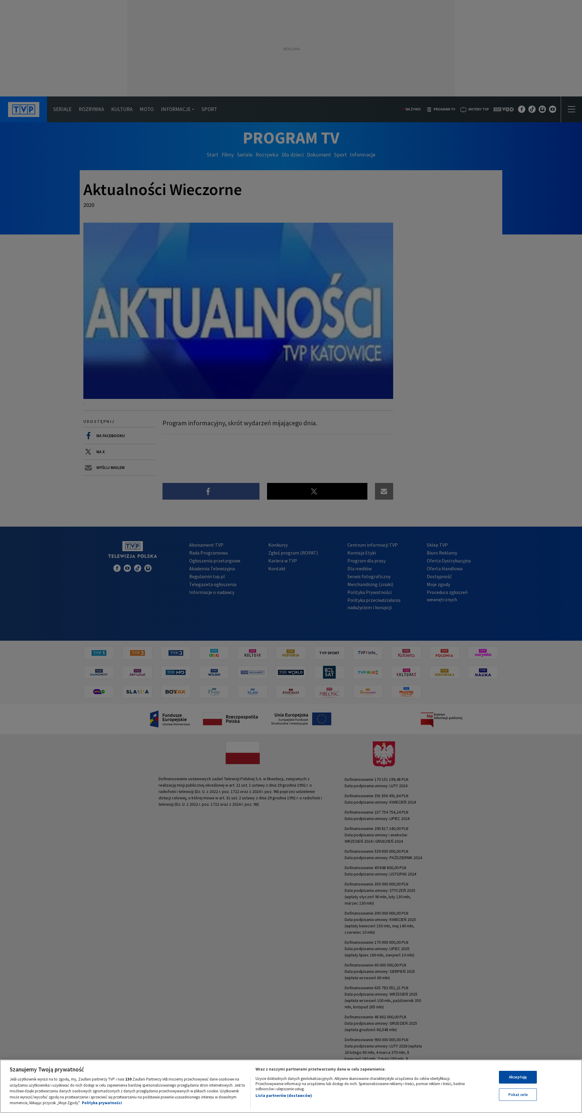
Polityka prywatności (102, 1102)
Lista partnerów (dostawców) (284, 1095)
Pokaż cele (518, 1094)
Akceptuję (518, 1077)
